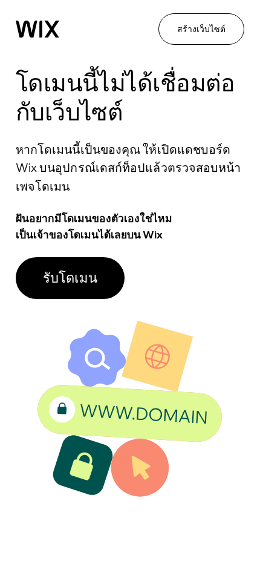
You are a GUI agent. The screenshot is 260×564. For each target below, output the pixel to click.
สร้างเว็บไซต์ (201, 29)
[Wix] (37, 29)
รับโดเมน (70, 277)
